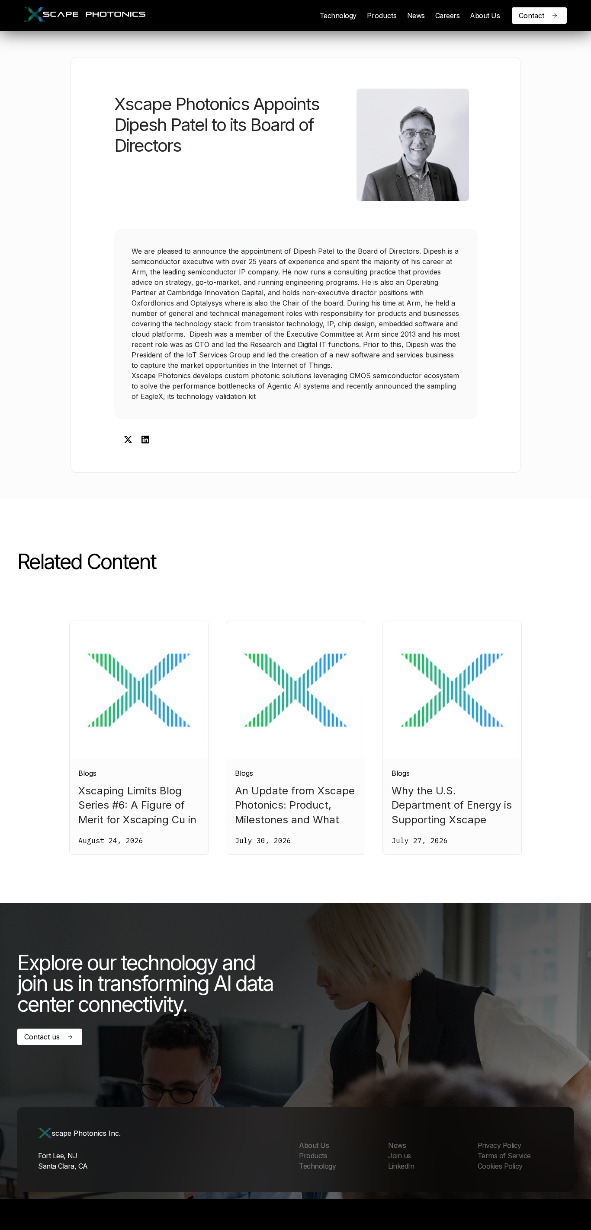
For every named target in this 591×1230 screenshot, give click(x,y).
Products (382, 15)
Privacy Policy (499, 1145)
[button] (382, 15)
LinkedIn (401, 1166)
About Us (485, 15)
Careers (447, 15)
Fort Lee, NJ (57, 1155)
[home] (84, 15)
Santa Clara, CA (63, 1166)
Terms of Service (504, 1155)
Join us (399, 1155)
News (416, 15)
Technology (338, 15)
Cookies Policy (500, 1166)
